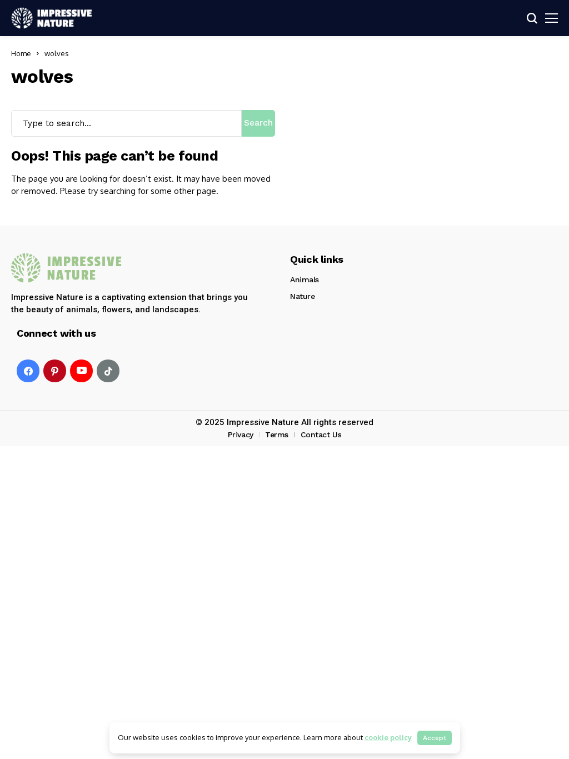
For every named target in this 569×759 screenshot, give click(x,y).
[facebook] (28, 370)
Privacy (240, 434)
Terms (276, 434)
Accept (434, 738)
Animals (304, 279)
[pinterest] (54, 370)
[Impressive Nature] (66, 268)
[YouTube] (81, 370)
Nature (302, 296)
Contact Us (321, 434)
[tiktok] (108, 370)
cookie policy (388, 737)
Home (21, 53)
